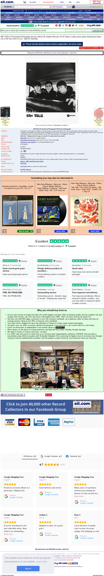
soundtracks (31, 17)
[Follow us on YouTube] (73, 26)
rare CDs (17, 15)
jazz (40, 17)
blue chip (7, 15)
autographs (80, 17)
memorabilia (93, 17)
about (78, 2)
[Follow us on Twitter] (63, 26)
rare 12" (53, 15)
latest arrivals (29, 13)
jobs (99, 19)
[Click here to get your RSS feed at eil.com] (81, 26)
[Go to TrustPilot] (27, 26)
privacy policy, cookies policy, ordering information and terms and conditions (58, 566)
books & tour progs (84, 15)
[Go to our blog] (94, 26)
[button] (89, 422)
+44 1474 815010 (29, 171)
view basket (32, 2)
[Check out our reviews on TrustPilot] (60, 327)
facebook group (87, 19)
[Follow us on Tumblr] (70, 26)
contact (62, 2)
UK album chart (51, 13)
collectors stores (54, 19)
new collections (71, 19)
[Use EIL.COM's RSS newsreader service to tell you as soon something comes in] (73, 563)
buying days (19, 19)
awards (56, 17)
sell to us (7, 19)
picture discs (67, 17)
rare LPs (36, 15)
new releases (9, 13)
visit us (30, 19)
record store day (91, 13)
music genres (77, 556)
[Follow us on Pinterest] (56, 26)
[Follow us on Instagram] (66, 26)
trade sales (41, 19)
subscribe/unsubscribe (67, 560)
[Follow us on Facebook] (60, 26)
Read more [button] (79, 496)
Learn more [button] (41, 561)
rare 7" (45, 15)
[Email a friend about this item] (13, 395)
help (70, 2)
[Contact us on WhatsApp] (76, 26)
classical (47, 17)
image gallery (56, 556)
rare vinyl (27, 15)
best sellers (71, 13)
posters (98, 15)
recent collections (67, 558)
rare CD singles (66, 15)
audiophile (19, 17)
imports (8, 17)
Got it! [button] (28, 568)
